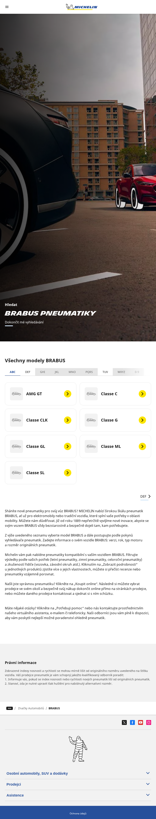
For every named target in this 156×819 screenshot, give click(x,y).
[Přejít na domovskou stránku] (81, 7)
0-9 (137, 372)
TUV (105, 372)
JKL (57, 372)
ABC (12, 372)
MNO (72, 372)
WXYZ (121, 372)
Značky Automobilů (31, 708)
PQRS (89, 372)
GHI (42, 372)
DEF (27, 372)
